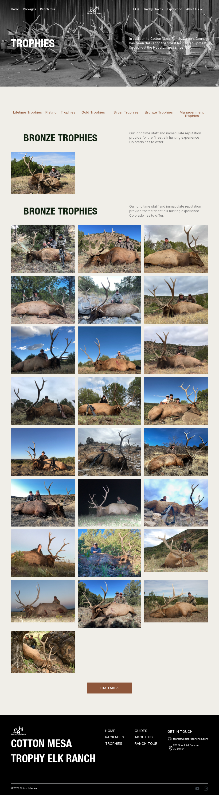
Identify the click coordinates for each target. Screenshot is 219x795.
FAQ (136, 9)
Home (15, 9)
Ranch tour (47, 9)
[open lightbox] (43, 173)
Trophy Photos (153, 9)
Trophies (113, 744)
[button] (197, 9)
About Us (144, 737)
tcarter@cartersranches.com (190, 738)
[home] (94, 9)
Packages (114, 737)
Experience (174, 9)
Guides (141, 731)
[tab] (27, 114)
